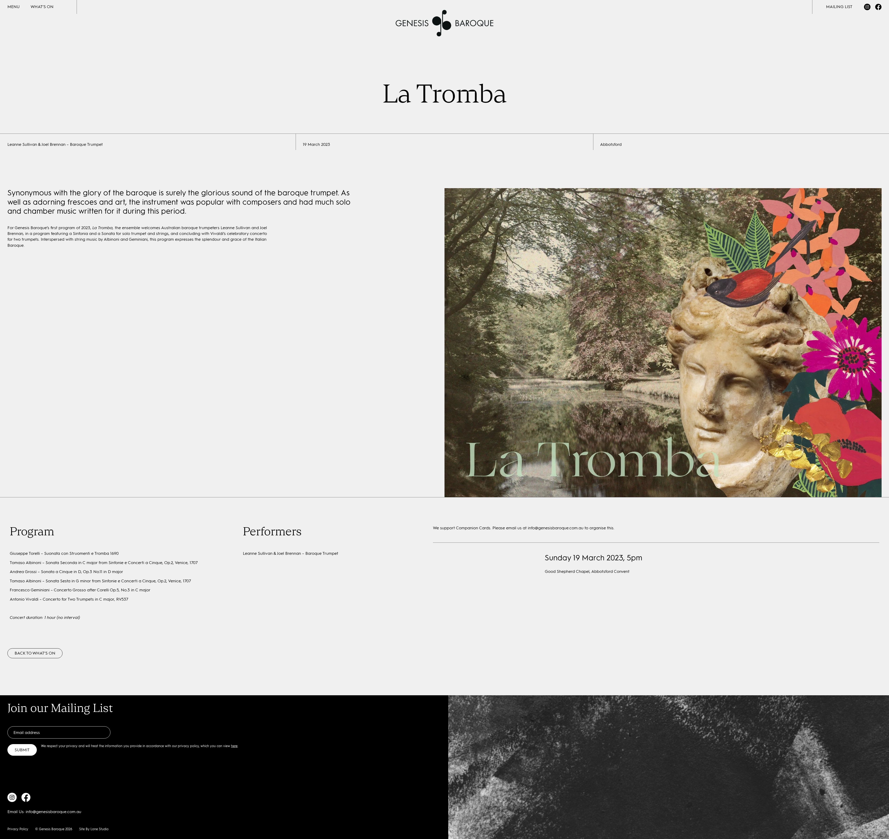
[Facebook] (878, 7)
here (234, 746)
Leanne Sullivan (235, 227)
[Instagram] (867, 7)
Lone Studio (100, 829)
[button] (13, 7)
